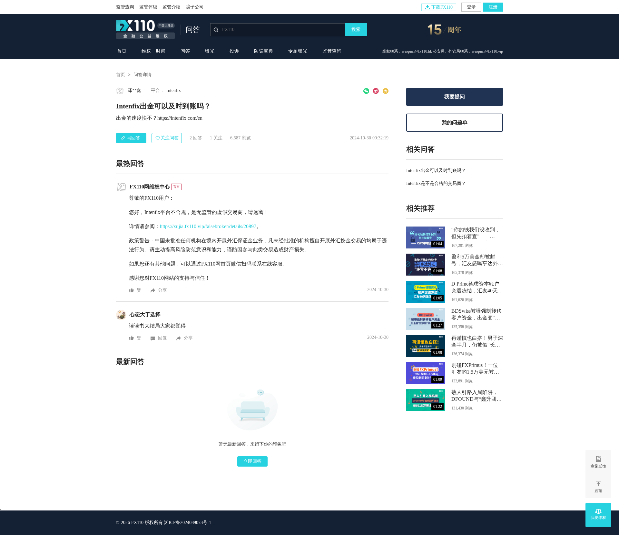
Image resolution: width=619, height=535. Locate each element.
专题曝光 (298, 51)
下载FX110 (442, 7)
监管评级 (148, 7)
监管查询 (125, 7)
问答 (185, 51)
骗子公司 (195, 7)
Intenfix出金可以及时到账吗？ (436, 170)
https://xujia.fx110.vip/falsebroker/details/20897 (208, 226)
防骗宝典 (263, 51)
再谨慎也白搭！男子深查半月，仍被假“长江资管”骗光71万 (477, 342)
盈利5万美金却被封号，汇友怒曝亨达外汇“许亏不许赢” (477, 261)
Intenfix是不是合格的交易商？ (436, 183)
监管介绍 (171, 7)
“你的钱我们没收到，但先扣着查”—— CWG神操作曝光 (475, 234)
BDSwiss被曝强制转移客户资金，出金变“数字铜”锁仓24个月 (476, 315)
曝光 (210, 51)
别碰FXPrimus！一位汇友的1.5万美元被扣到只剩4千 (475, 369)
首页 (122, 51)
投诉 (234, 51)
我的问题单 (454, 122)
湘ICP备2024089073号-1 (187, 522)
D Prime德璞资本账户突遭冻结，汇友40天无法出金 (477, 288)
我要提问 (454, 96)
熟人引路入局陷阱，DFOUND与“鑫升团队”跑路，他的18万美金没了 (475, 396)
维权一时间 (154, 51)
